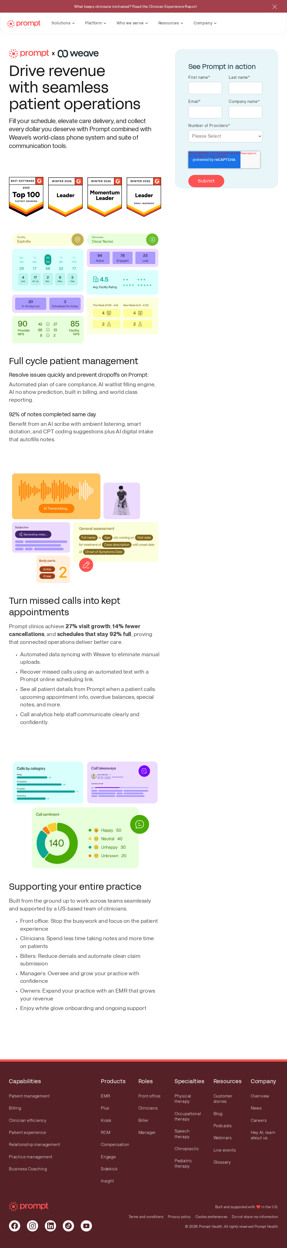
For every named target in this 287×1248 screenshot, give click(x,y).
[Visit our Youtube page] (86, 1225)
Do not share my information (255, 1217)
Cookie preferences (211, 1217)
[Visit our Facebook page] (14, 1225)
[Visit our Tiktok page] (68, 1225)
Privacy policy (179, 1217)
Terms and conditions (146, 1217)
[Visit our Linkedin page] (50, 1225)
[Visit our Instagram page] (32, 1225)
